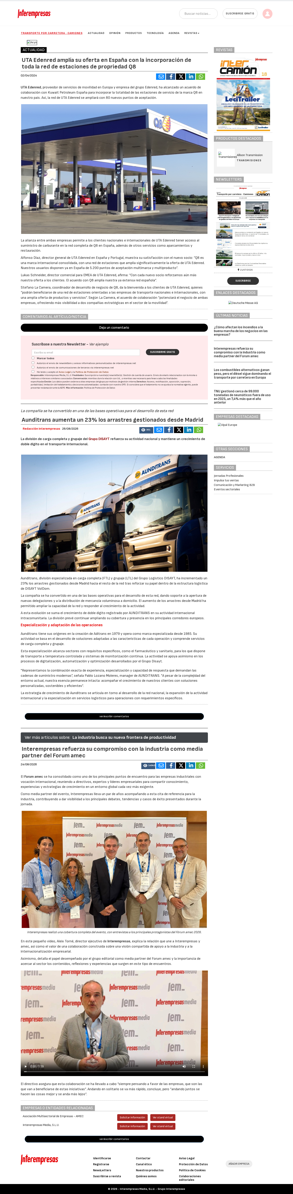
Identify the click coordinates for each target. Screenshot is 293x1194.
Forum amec (33, 777)
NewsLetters (102, 1170)
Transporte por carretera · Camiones (52, 33)
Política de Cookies (192, 1170)
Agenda (174, 33)
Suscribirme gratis (162, 352)
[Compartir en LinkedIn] (190, 76)
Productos (133, 33)
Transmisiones (249, 160)
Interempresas (118, 941)
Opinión (115, 33)
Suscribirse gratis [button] (240, 13)
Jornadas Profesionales (229, 476)
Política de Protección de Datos (92, 372)
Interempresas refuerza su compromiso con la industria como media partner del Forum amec (239, 352)
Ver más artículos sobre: (47, 737)
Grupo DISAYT (99, 439)
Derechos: (142, 381)
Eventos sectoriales (227, 489)
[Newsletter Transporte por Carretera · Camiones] (243, 226)
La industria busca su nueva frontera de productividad (124, 737)
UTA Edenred (31, 87)
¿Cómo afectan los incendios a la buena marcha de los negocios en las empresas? (241, 331)
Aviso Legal (65, 372)
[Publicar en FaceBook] (170, 76)
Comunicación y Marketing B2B (234, 485)
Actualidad (96, 33)
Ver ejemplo (98, 344)
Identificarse (102, 1158)
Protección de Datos (193, 1164)
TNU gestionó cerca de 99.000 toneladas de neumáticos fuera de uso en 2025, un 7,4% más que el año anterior (242, 397)
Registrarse (101, 1164)
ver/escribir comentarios (114, 716)
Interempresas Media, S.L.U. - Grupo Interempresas (152, 1189)
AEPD (62, 388)
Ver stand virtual (163, 1117)
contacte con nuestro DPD (113, 384)
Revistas (190, 33)
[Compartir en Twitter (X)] (180, 76)
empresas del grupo (95, 381)
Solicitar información (132, 1117)
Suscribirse (243, 280)
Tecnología (155, 33)
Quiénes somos (146, 1176)
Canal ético (144, 1164)
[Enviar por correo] (160, 76)
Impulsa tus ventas (226, 480)
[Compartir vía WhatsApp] (200, 76)
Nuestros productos (149, 1170)
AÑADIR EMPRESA (239, 1163)
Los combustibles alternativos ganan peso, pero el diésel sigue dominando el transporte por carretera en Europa (242, 373)
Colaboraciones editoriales (190, 1178)
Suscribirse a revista (107, 1176)
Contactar (143, 1158)
